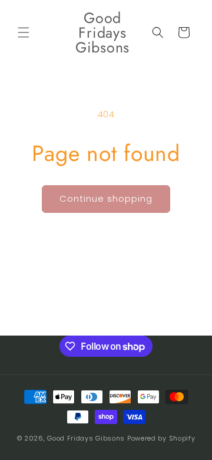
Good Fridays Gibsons (86, 438)
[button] (24, 32)
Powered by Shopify (161, 438)
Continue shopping (106, 198)
